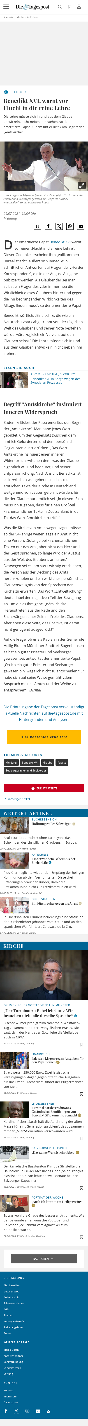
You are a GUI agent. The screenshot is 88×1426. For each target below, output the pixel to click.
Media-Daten (11, 1349)
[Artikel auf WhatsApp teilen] (70, 226)
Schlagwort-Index (14, 1303)
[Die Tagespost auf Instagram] (25, 1411)
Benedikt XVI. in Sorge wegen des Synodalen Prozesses (55, 381)
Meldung (11, 762)
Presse (7, 1333)
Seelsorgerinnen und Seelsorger (26, 770)
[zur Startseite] (33, 6)
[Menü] (6, 6)
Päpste (62, 762)
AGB (6, 1309)
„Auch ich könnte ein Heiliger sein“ (56, 1202)
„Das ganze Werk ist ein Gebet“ (53, 1152)
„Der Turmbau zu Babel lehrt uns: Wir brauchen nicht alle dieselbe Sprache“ (38, 1013)
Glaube (47, 762)
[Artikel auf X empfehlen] (59, 226)
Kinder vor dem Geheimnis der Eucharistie (53, 861)
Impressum (10, 1396)
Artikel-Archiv (11, 1297)
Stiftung (8, 1373)
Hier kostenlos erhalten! (44, 737)
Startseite (8, 17)
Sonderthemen (12, 1368)
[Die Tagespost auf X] (14, 1411)
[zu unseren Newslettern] (35, 1411)
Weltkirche (32, 17)
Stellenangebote (13, 1327)
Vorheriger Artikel (18, 799)
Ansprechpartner (13, 1356)
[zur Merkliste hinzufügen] (37, 226)
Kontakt (8, 1390)
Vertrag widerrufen (14, 1321)
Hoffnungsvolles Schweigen (52, 824)
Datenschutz (11, 1402)
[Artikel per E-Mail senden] (80, 226)
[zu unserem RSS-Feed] (46, 1411)
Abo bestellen (12, 1285)
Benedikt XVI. (61, 241)
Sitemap (8, 1315)
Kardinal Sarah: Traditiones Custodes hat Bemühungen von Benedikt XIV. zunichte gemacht (54, 1111)
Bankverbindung (13, 1361)
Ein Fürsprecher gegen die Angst (55, 903)
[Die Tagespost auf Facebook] (6, 1411)
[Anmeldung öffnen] (79, 7)
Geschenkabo (11, 1291)
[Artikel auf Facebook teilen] (48, 226)
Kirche (20, 17)
